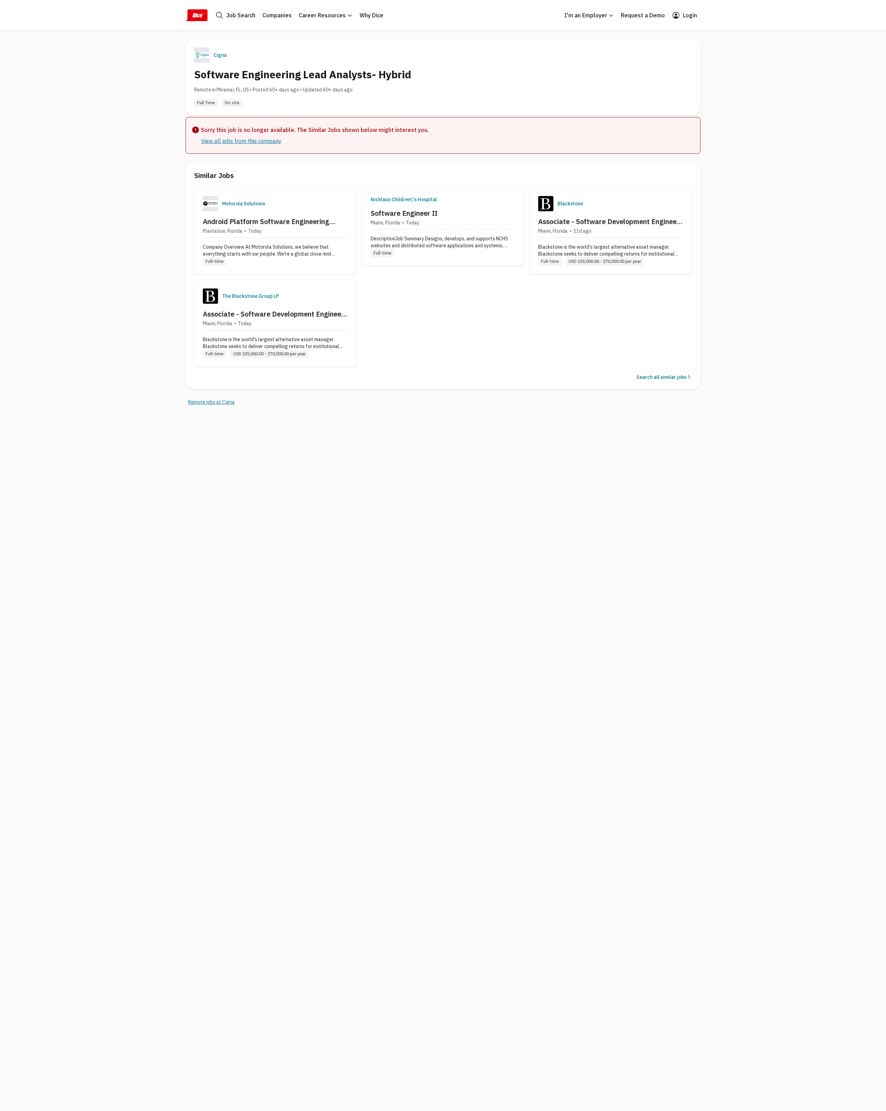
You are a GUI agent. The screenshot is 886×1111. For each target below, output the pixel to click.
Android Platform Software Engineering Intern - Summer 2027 (266, 221)
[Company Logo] (210, 203)
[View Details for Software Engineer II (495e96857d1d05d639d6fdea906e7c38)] (443, 227)
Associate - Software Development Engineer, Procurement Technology (609, 221)
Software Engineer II (404, 213)
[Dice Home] (197, 15)
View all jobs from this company (241, 140)
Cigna (220, 55)
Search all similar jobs (661, 377)
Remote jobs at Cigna (211, 402)
